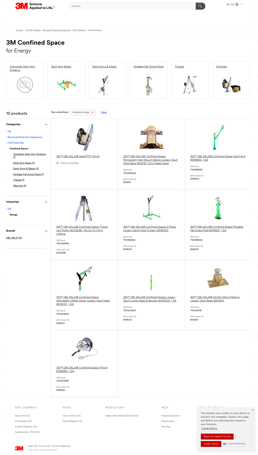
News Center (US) (72, 416)
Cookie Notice (209, 428)
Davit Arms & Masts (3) (26, 168)
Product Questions (170, 416)
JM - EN (230, 5)
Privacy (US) (44, 446)
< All (8, 131)
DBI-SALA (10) (14, 238)
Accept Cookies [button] (211, 444)
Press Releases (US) (72, 421)
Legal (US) (32, 446)
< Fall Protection (15, 143)
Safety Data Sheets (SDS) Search (121, 416)
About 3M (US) (22, 416)
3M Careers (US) (23, 421)
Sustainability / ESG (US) (27, 432)
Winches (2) (19, 186)
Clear (104, 112)
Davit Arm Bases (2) (24, 163)
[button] (234, 444)
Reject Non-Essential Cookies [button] (217, 437)
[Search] (200, 6)
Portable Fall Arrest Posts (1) (28, 174)
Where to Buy (168, 421)
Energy (80, 112)
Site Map (165, 427)
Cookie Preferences (61, 446)
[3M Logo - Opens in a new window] (35, 6)
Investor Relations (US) (26, 427)
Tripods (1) (18, 180)
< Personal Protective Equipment (24, 137)
